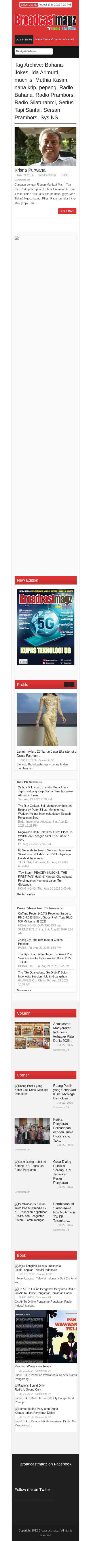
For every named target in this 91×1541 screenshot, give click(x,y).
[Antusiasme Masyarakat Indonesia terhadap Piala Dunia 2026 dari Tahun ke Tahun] (32, 1035)
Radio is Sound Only (28, 1389)
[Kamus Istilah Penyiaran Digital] (37, 1408)
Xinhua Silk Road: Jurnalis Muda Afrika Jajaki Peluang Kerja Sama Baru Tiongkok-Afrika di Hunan (45, 791)
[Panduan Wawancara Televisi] (48, 1362)
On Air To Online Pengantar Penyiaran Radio (43, 1293)
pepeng (47, 87)
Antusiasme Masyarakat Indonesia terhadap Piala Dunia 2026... (63, 1032)
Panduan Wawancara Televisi (33, 1366)
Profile (64, 175)
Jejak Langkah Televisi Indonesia (36, 1270)
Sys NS (49, 117)
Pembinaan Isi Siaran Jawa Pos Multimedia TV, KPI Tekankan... (64, 1212)
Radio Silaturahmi (35, 102)
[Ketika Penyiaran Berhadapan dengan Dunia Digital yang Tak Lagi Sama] (32, 1131)
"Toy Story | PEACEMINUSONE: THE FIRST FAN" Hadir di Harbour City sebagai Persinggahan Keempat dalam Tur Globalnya (45, 878)
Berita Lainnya (26, 894)
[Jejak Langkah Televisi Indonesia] (38, 1266)
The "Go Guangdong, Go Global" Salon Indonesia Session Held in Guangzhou (43, 974)
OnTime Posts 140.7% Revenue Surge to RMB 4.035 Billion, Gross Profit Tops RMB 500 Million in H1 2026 (45, 917)
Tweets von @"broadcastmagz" (35, 1500)
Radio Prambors (54, 95)
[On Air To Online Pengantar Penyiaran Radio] (45, 1289)
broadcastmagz (47, 175)
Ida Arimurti (44, 72)
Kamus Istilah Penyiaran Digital (35, 1412)
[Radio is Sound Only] (30, 1385)
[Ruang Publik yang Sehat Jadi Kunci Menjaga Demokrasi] (32, 1097)
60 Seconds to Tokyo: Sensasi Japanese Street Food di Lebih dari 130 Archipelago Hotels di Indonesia (44, 854)
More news (24, 990)
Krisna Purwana (30, 170)
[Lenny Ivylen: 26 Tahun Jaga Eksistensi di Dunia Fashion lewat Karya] (50, 745)
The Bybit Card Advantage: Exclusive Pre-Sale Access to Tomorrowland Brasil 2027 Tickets (45, 958)
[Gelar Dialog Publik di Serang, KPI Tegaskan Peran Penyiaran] (32, 1173)
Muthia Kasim (51, 80)
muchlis (23, 80)
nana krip (25, 87)
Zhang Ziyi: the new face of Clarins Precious (40, 941)
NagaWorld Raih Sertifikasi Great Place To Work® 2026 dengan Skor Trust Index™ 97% (45, 836)
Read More (67, 211)
